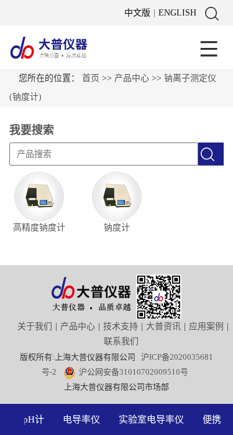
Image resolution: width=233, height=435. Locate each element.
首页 (90, 78)
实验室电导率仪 (150, 419)
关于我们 (34, 326)
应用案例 (206, 326)
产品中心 (131, 78)
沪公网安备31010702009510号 (133, 372)
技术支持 (120, 326)
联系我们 (121, 341)
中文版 (137, 12)
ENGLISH (177, 12)
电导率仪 (80, 419)
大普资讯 (163, 326)
